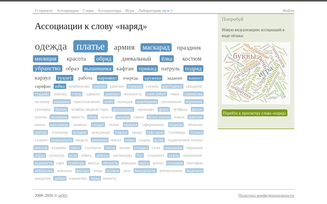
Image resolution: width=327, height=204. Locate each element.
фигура (82, 170)
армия (124, 47)
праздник (189, 47)
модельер (194, 170)
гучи (156, 147)
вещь (98, 170)
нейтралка (44, 170)
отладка (141, 147)
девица (102, 155)
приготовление (87, 101)
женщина (59, 117)
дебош (59, 178)
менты (93, 163)
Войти (288, 10)
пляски (121, 132)
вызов (124, 147)
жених (158, 163)
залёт (108, 101)
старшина (155, 155)
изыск (179, 117)
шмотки (195, 117)
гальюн (41, 140)
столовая (175, 163)
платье (90, 46)
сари (60, 163)
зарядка (130, 124)
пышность (44, 163)
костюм (192, 58)
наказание (173, 147)
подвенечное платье (185, 140)
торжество (78, 178)
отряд (130, 140)
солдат (98, 124)
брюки (61, 109)
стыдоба (42, 94)
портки (100, 86)
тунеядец (43, 109)
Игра (129, 10)
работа (85, 78)
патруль (170, 68)
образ (72, 68)
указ (127, 170)
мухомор (42, 101)
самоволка (193, 94)
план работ (156, 94)
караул (43, 77)
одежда (51, 46)
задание (174, 78)
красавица (59, 124)
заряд (95, 178)
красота (76, 58)
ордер (137, 132)
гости (110, 147)
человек (80, 132)
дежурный (101, 132)
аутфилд (180, 109)
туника (196, 132)
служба (152, 86)
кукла (174, 155)
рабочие (117, 86)
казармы (59, 147)
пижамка (61, 101)
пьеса (144, 163)
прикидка (145, 109)
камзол (195, 78)
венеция (128, 163)
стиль (76, 94)
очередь (130, 78)
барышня (194, 147)
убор (92, 117)
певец (86, 155)
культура (56, 155)
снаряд (144, 140)
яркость (77, 117)
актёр (159, 140)
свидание (194, 86)
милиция (45, 58)
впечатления (171, 170)
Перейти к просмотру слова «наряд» (254, 113)
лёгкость (110, 163)
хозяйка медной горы (89, 109)
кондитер (43, 178)
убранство (48, 68)
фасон (197, 109)
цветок (41, 132)
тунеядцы (176, 132)
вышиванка (97, 68)
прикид (147, 68)
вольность (133, 94)
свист (75, 147)
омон (175, 94)
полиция (124, 101)
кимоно (80, 124)
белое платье (159, 117)
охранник (193, 101)
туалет (64, 78)
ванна (40, 124)
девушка (112, 94)
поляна (113, 170)
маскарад (156, 47)
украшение (192, 155)
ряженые (99, 140)
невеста (109, 178)
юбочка (60, 94)
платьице (60, 132)
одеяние (93, 94)
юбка (60, 86)
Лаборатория (155, 10)
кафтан (125, 68)
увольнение (171, 101)
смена (139, 117)
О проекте (44, 10)
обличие (195, 124)
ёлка (166, 58)
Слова (88, 10)
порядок (135, 86)
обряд (103, 58)
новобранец (146, 101)
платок (41, 117)
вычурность (145, 170)
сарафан (43, 86)
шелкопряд (122, 155)
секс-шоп (155, 132)
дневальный (136, 58)
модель (82, 140)
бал (140, 155)
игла (73, 155)
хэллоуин (93, 147)
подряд (193, 68)
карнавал (107, 78)
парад (40, 155)
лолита (107, 117)
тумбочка (76, 163)
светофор (194, 163)
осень (114, 124)
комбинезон (79, 86)
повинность (61, 140)
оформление (153, 124)
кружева (153, 78)
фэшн (164, 109)
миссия (41, 147)
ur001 (63, 195)
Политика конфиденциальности (266, 195)
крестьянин (172, 86)
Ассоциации (68, 10)
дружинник (123, 109)
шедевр (123, 117)
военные (64, 170)
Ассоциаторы (109, 10)
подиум (176, 124)
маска (116, 140)
